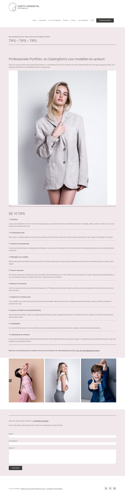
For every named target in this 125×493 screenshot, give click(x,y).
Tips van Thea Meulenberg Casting (88, 351)
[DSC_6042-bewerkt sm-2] (62, 71)
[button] (10, 380)
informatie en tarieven (41, 421)
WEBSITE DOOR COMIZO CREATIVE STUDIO (33, 488)
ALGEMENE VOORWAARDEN (54, 488)
